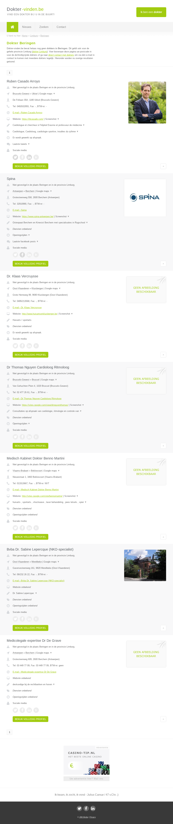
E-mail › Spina (20, 210)
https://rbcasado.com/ (32, 119)
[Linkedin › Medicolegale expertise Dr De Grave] (29, 710)
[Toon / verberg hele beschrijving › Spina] (53, 222)
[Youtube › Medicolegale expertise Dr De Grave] (36, 710)
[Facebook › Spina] (22, 254)
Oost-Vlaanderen (21, 288)
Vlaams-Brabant (20, 470)
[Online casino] (89, 747)
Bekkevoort (36, 470)
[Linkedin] (93, 808)
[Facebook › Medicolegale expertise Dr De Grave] (22, 710)
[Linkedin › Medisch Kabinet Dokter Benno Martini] (29, 528)
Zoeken (43, 27)
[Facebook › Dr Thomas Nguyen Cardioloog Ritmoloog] (22, 437)
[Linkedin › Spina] (29, 254)
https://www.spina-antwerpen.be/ (38, 216)
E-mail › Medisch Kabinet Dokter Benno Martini (36, 489)
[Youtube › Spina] (36, 254)
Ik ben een (151, 12)
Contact (61, 27)
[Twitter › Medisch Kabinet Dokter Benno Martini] (15, 528)
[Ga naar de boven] (163, 166)
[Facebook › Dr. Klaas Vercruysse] (22, 345)
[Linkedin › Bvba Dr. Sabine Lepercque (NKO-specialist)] (29, 619)
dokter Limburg (39, 51)
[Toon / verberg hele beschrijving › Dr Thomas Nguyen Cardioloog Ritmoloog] (53, 411)
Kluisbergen (37, 288)
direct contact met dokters (61, 55)
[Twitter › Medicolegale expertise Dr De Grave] (15, 710)
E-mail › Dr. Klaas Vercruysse (27, 307)
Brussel (35, 379)
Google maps (47, 93)
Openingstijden (21, 235)
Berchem (30, 191)
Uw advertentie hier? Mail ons (86, 778)
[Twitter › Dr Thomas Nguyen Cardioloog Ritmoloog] (15, 437)
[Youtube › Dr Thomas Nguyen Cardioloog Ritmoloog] (36, 437)
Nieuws (26, 27)
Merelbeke (37, 561)
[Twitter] (79, 808)
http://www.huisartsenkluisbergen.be (39, 314)
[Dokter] (12, 27)
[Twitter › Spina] (15, 254)
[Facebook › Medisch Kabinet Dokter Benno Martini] (22, 528)
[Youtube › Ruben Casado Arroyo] (36, 157)
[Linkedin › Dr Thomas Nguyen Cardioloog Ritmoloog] (29, 437)
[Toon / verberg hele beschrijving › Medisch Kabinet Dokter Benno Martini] (53, 502)
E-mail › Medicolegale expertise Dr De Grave (34, 672)
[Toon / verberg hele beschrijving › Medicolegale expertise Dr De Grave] (53, 684)
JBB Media (83, 817)
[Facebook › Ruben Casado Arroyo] (22, 157)
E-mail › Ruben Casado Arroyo (27, 112)
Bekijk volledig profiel (30, 166)
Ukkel (35, 93)
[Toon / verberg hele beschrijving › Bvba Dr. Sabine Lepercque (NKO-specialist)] (53, 593)
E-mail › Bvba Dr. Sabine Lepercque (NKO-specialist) (38, 580)
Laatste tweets (21, 144)
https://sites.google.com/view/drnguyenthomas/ (45, 405)
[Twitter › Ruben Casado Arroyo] (15, 157)
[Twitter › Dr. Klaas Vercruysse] (15, 345)
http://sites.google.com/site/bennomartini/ (42, 496)
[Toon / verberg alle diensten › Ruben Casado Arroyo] (53, 131)
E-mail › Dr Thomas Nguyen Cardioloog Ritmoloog (37, 398)
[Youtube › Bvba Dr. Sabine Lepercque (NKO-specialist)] (36, 619)
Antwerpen (18, 191)
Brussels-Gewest (21, 93)
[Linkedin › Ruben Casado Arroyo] (29, 157)
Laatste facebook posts (26, 241)
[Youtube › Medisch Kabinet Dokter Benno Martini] (36, 528)
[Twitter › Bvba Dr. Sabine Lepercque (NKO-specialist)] (15, 619)
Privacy (93, 817)
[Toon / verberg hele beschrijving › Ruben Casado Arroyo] (53, 125)
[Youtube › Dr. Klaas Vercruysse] (36, 345)
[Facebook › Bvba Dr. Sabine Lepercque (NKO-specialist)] (22, 619)
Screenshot (52, 119)
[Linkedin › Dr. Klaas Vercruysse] (29, 345)
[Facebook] (86, 808)
